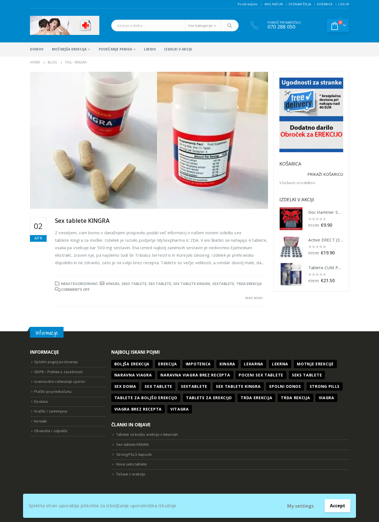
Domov (37, 49)
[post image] (149, 140)
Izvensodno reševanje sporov (59, 381)
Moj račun (274, 4)
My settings (300, 506)
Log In (343, 4)
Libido (150, 49)
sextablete (223, 283)
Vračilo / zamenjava (50, 411)
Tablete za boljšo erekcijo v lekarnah (147, 434)
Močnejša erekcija (69, 49)
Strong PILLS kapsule (134, 454)
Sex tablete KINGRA (82, 221)
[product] (291, 218)
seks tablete (134, 283)
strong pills (325, 386)
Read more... (255, 298)
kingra (113, 283)
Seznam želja (300, 4)
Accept (337, 506)
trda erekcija (249, 283)
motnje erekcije (315, 363)
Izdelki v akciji (178, 49)
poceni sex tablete (261, 375)
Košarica (324, 4)
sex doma (125, 386)
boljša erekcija (132, 363)
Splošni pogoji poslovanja (56, 362)
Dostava (41, 401)
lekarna (253, 363)
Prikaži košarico (325, 174)
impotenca (198, 363)
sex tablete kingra (191, 283)
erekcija (167, 363)
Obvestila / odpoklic (51, 431)
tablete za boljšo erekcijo (145, 397)
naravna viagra (133, 375)
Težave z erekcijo (130, 474)
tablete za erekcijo (209, 397)
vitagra (179, 409)
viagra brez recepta (138, 409)
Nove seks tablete (131, 464)
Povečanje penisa (115, 49)
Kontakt (40, 421)
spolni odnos (285, 386)
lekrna (280, 363)
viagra (326, 397)
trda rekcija (295, 397)
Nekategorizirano (79, 283)
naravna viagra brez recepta (195, 375)
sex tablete (159, 283)
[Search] (229, 25)
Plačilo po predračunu (53, 391)
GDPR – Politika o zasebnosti (58, 372)
